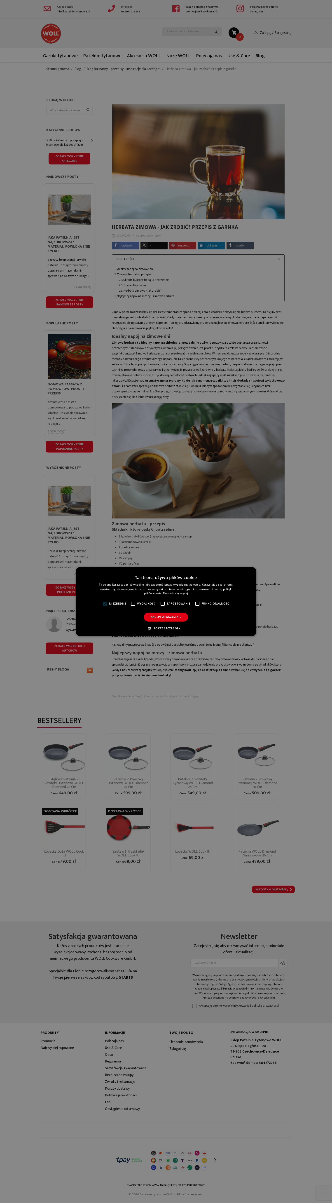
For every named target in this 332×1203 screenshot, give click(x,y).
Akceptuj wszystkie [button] (166, 617)
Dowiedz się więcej (175, 593)
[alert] (166, 601)
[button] (166, 628)
